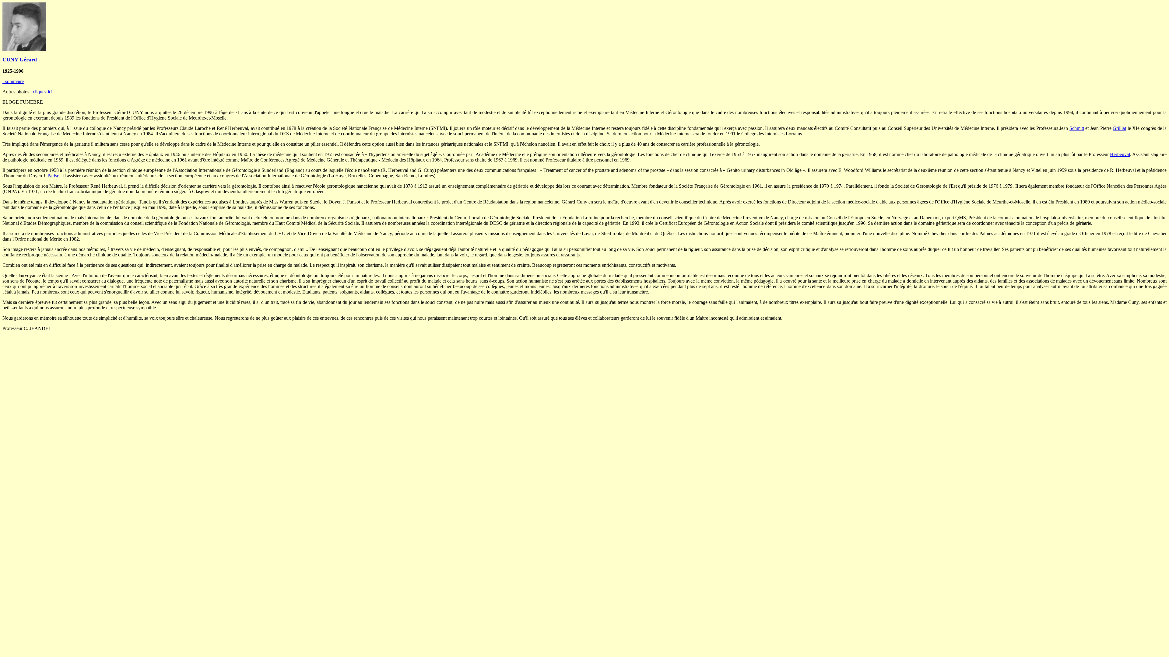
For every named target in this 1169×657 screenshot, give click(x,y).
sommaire (13, 81)
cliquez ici (42, 91)
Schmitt (1076, 128)
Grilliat (1119, 128)
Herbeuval (1120, 154)
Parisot (54, 175)
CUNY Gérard (19, 60)
